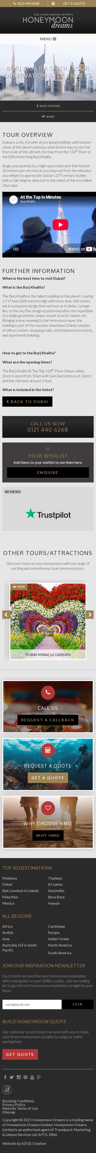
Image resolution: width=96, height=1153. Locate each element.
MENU (45, 38)
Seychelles (56, 890)
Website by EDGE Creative (24, 1143)
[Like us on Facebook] (5, 1077)
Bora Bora (56, 897)
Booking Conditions (18, 1101)
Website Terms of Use (20, 1108)
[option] (45, 619)
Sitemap (8, 1112)
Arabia (7, 932)
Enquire (47, 472)
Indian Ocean (58, 938)
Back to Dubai (49, 106)
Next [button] (90, 614)
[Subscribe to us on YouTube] (32, 1077)
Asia (5, 938)
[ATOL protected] (7, 1090)
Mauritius (10, 897)
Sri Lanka (55, 884)
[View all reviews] (47, 513)
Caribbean (56, 926)
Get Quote (20, 1054)
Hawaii (53, 903)
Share (50, 116)
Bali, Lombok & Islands (20, 890)
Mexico (8, 903)
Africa (7, 926)
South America (59, 952)
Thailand (55, 878)
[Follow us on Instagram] (18, 1077)
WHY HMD (48, 835)
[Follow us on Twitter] (11, 1077)
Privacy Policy (13, 1104)
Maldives (9, 878)
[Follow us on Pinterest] (25, 1077)
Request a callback (48, 720)
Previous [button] (6, 614)
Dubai (7, 884)
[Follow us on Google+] (39, 1077)
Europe (53, 932)
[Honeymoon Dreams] (48, 20)
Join (77, 1004)
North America (60, 945)
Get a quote (47, 777)
